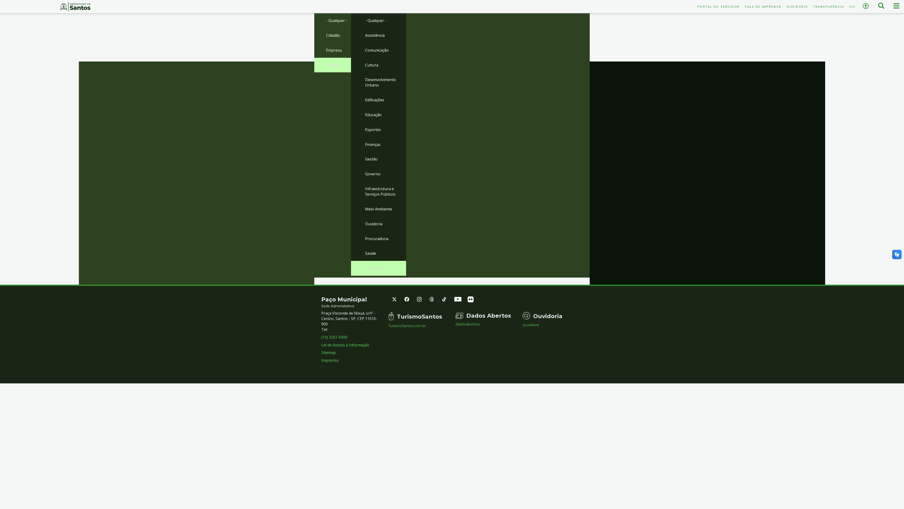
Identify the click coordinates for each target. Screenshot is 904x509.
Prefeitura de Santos (75, 6)
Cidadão (333, 35)
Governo (372, 174)
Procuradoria (376, 238)
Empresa (334, 50)
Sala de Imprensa (763, 6)
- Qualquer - (336, 20)
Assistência (375, 35)
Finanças (372, 144)
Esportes (373, 129)
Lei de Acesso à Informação (345, 345)
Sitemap (328, 352)
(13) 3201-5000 (334, 337)
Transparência (828, 6)
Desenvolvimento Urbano (380, 82)
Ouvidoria (797, 6)
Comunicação (377, 50)
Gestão (371, 159)
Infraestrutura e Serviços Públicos (380, 191)
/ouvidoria (531, 325)
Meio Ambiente (378, 209)
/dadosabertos (468, 324)
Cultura (371, 65)
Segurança (374, 268)
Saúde (370, 253)
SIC (852, 6)
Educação (373, 114)
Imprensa (329, 360)
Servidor (333, 65)
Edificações (374, 100)
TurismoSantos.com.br (407, 326)
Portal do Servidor (719, 6)
